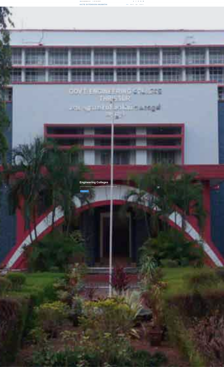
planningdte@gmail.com (85, 1)
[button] (5, 187)
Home (127, 4)
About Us (132, 4)
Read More (84, 191)
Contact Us (141, 4)
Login (136, 4)
